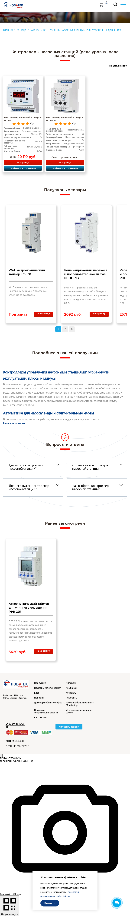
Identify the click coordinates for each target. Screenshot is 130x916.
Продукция (40, 683)
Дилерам (71, 683)
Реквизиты (71, 697)
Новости (39, 697)
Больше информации (14, 423)
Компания (71, 688)
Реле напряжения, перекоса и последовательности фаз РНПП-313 (85, 274)
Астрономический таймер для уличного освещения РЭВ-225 (29, 607)
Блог (36, 693)
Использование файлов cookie (78, 711)
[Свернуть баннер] (1, 755)
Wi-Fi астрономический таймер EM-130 (27, 272)
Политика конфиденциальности (46, 711)
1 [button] (58, 329)
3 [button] (71, 329)
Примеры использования (47, 688)
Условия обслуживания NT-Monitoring (80, 703)
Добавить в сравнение (23, 168)
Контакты (71, 693)
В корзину (23, 162)
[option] (31, 264)
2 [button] (65, 329)
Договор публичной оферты (49, 702)
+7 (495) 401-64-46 (15, 725)
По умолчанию (118, 65)
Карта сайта (40, 717)
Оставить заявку (69, 726)
